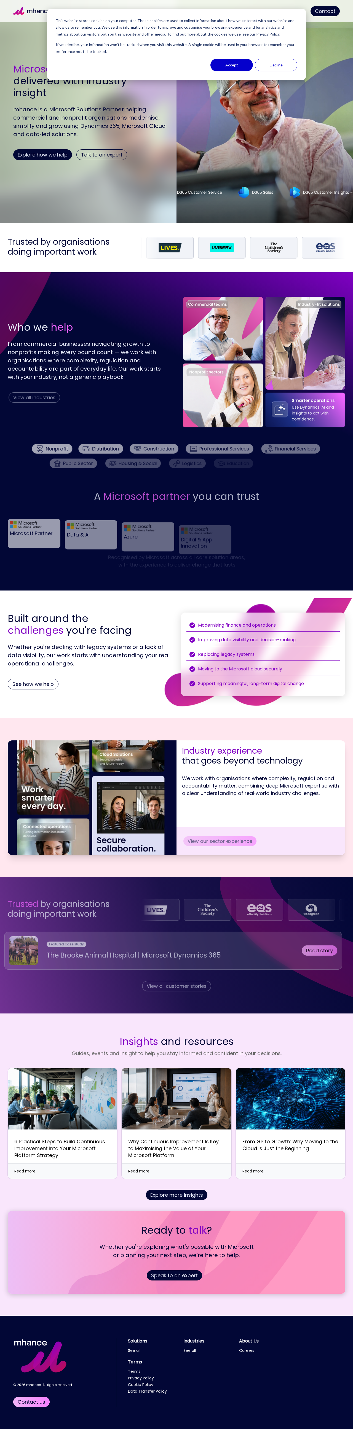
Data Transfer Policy (147, 1391)
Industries (193, 1341)
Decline (276, 65)
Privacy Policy (267, 34)
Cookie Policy (140, 1384)
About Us (249, 1341)
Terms (135, 1362)
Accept (231, 65)
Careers (246, 1350)
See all (134, 1350)
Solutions (137, 1341)
